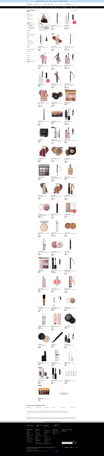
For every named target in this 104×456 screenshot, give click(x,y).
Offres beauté (36, 438)
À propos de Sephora (29, 430)
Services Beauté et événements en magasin (39, 436)
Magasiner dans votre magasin (38, 442)
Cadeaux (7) (28, 17)
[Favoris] (75, 4)
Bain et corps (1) (29, 18)
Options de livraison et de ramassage (47, 433)
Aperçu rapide (57, 23)
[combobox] (37, 4)
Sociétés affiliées (28, 434)
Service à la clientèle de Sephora (48, 430)
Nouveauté (27, 7)
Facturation (45, 435)
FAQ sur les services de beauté (47, 438)
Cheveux (48, 7)
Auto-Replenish (37, 437)
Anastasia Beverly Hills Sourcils (39, 418)
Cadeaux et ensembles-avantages (64, 7)
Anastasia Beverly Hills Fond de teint (69, 418)
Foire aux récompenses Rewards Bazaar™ (38, 440)
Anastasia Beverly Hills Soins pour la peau (49, 418)
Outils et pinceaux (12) (30, 19)
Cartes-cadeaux (71, 7)
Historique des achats (37, 433)
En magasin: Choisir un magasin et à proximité (32, 26)
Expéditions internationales (47, 436)
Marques (58, 7)
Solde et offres (76, 7)
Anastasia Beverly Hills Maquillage (35, 417)
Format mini (55, 7)
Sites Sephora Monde (29, 437)
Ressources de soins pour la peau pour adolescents (48, 443)
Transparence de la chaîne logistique (30, 433)
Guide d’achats (46, 437)
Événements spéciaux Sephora (30, 435)
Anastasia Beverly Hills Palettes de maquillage (58, 417)
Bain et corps (51, 7)
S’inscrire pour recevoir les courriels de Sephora (68, 441)
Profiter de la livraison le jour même (39, 443)
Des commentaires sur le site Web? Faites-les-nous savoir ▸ (52, 421)
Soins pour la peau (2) (30, 14)
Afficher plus (28, 414)
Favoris (36, 441)
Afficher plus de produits (63, 393)
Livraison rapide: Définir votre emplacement (32, 28)
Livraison (45, 434)
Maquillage (36, 7)
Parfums (45, 7)
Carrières (28, 431)
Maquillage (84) (29, 13)
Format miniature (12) (29, 15)
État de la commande (37, 432)
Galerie (36, 431)
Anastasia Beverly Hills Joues (68, 417)
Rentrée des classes (32, 7)
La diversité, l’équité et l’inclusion (30, 438)
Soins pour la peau (41, 7)
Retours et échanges (46, 431)
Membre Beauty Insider (38, 430)
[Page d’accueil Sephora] (29, 4)
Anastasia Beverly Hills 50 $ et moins (59, 418)
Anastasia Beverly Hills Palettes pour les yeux (46, 417)
